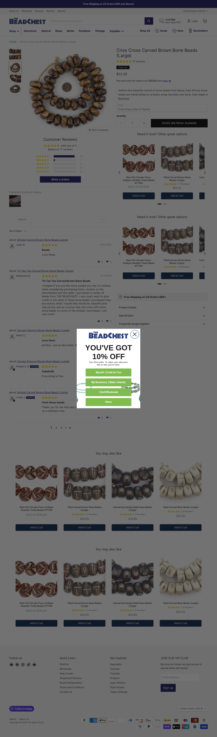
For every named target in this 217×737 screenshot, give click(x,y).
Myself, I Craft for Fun (108, 372)
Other (108, 402)
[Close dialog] (134, 334)
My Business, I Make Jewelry (108, 382)
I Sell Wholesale (108, 392)
